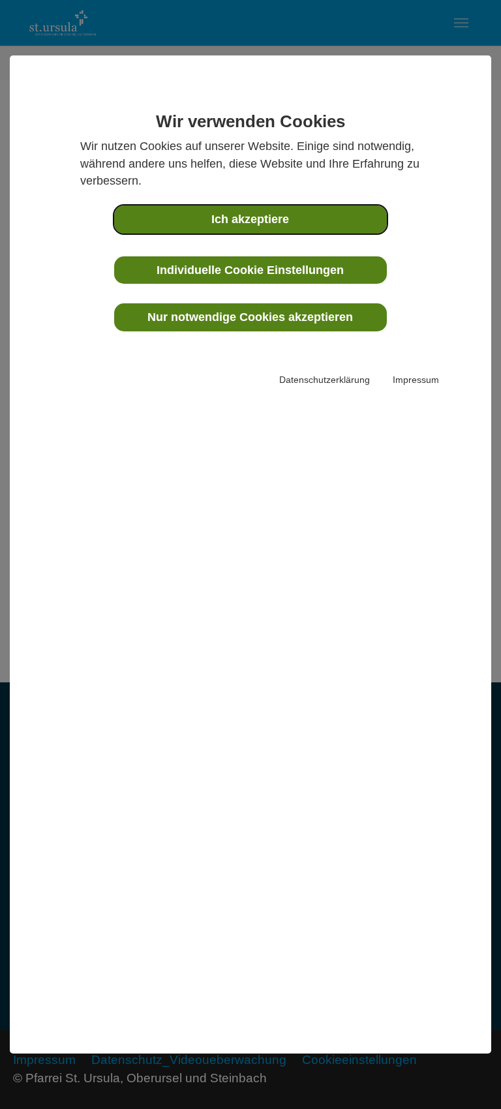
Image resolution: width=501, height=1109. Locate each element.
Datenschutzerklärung (324, 379)
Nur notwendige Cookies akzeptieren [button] (250, 317)
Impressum (416, 379)
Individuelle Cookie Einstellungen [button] (250, 270)
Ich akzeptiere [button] (250, 219)
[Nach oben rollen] (469, 1077)
